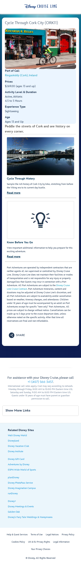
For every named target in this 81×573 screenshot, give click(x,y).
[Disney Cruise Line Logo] (40, 6)
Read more (13, 192)
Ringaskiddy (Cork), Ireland (21, 75)
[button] (17, 335)
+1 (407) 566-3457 (40, 382)
